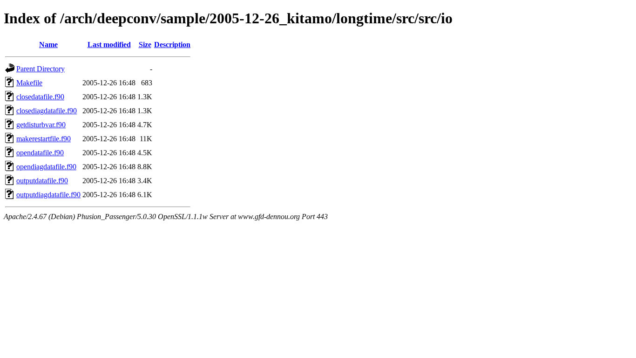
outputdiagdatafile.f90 (48, 195)
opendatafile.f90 (40, 153)
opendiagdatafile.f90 (46, 167)
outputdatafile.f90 (42, 181)
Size (145, 44)
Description (172, 44)
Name (48, 44)
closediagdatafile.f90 (46, 111)
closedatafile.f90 (40, 97)
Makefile (29, 83)
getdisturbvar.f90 (41, 125)
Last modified (109, 44)
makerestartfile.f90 (43, 139)
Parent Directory (40, 69)
